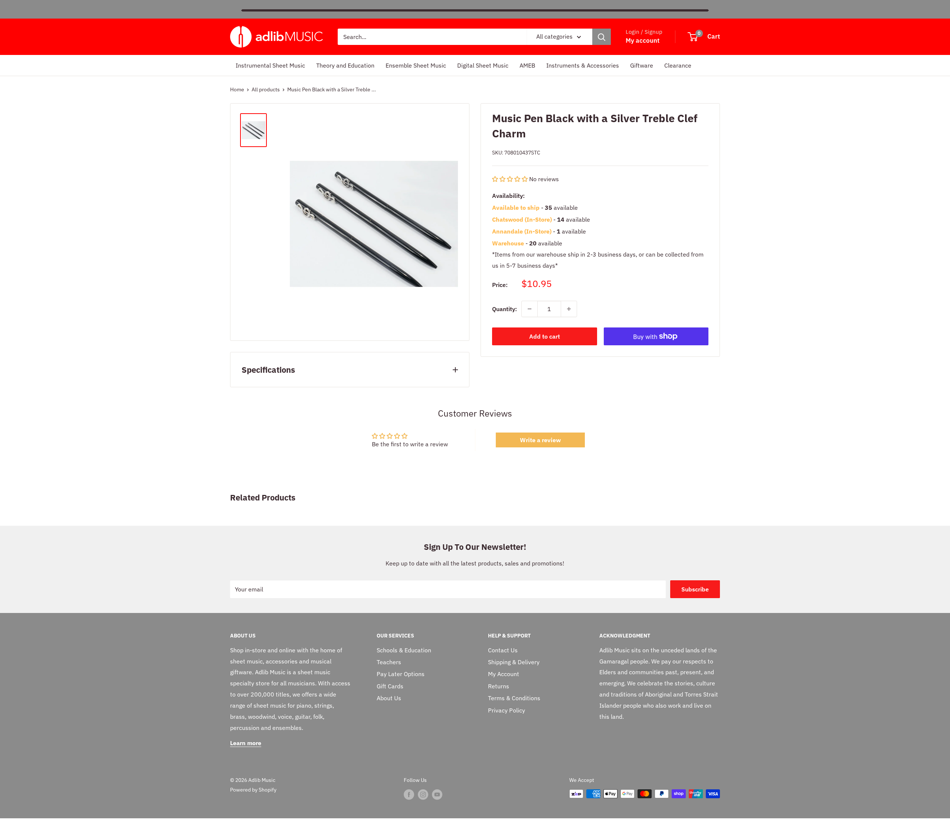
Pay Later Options (401, 674)
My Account (503, 674)
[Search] (601, 37)
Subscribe (695, 589)
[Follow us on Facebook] (409, 794)
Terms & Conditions (514, 698)
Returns (498, 686)
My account (642, 40)
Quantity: (504, 308)
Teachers (389, 662)
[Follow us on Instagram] (423, 794)
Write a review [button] (540, 440)
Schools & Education (404, 650)
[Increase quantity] (569, 309)
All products (266, 89)
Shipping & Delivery (514, 662)
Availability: (508, 195)
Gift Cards (390, 686)
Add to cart (544, 336)
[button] (510, 179)
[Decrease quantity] (529, 309)
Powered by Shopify (253, 789)
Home (237, 89)
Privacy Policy (506, 710)
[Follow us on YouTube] (437, 794)
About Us (389, 698)
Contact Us (503, 650)
